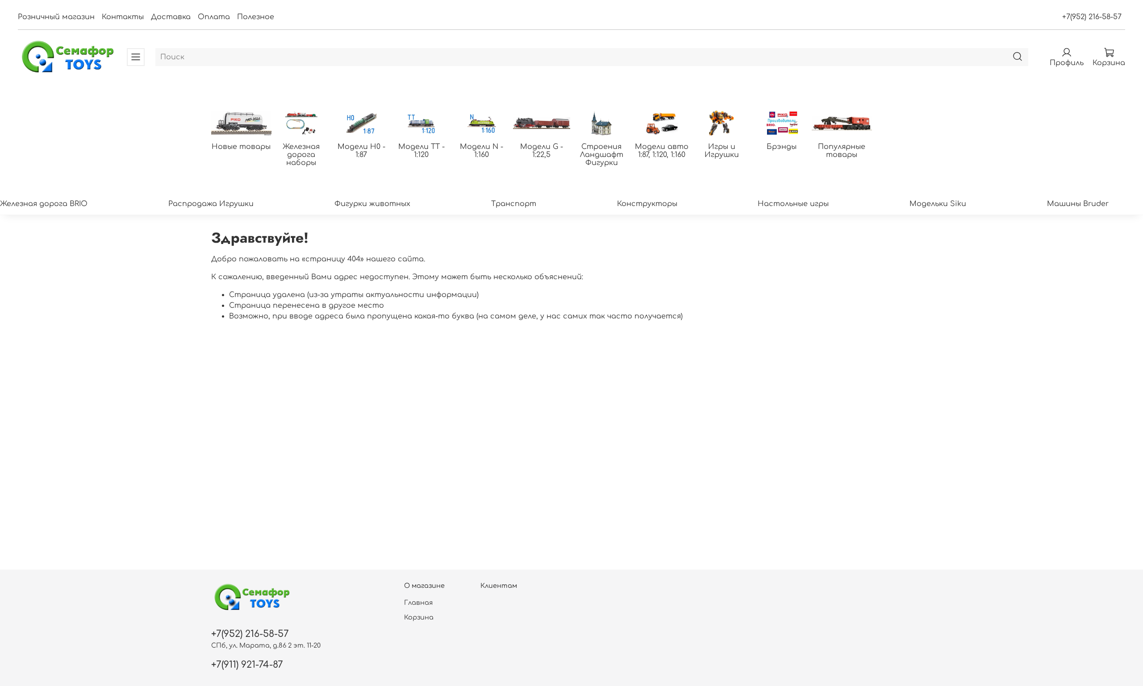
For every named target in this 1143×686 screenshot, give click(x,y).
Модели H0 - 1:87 (361, 151)
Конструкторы (647, 204)
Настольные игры (793, 204)
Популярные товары (841, 151)
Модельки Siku (937, 204)
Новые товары (241, 147)
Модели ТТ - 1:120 (421, 151)
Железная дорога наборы (301, 155)
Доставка (171, 17)
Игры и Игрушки (722, 151)
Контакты (123, 17)
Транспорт (513, 204)
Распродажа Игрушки (211, 204)
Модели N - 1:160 (481, 151)
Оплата (214, 17)
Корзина (419, 617)
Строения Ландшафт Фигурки (601, 155)
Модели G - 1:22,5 (541, 151)
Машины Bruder (1078, 204)
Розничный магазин (56, 17)
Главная (418, 602)
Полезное (255, 17)
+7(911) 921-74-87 (247, 665)
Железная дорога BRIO (44, 204)
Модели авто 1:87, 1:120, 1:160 (661, 151)
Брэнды (782, 147)
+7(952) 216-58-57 (1092, 17)
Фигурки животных (372, 204)
